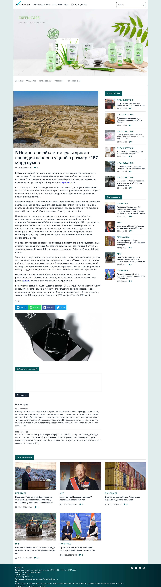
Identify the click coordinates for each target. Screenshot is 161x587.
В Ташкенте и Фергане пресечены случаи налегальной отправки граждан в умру (131, 183)
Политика (122, 204)
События (19, 81)
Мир (119, 222)
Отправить (22, 395)
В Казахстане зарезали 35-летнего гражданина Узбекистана (131, 104)
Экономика (123, 237)
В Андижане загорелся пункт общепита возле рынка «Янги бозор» (129, 120)
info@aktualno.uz (26, 577)
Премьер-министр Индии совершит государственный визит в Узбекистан (131, 276)
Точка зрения (45, 81)
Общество (31, 81)
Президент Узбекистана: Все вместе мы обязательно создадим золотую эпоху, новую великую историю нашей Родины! (131, 210)
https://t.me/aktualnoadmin (48, 579)
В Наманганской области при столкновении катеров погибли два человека (130, 137)
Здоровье (59, 81)
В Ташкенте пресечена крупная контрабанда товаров (130, 152)
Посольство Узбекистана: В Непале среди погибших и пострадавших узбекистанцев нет (131, 259)
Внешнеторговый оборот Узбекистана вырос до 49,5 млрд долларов (131, 243)
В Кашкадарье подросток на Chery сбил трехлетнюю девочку (131, 167)
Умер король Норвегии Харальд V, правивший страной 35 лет (130, 227)
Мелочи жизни (73, 81)
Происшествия (125, 100)
